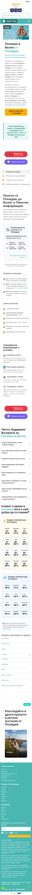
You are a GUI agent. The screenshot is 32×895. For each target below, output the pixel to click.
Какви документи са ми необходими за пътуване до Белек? (14, 498)
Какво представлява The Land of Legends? (13, 466)
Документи (4, 771)
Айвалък (3, 801)
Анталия (3, 787)
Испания (3, 814)
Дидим (3, 794)
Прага (3, 812)
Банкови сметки (5, 776)
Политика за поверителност (9, 773)
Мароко (3, 808)
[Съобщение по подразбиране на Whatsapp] (3, 888)
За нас (3, 769)
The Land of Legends (21, 288)
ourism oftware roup (19, 894)
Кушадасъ (4, 792)
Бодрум (3, 789)
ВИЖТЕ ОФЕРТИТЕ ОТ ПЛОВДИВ (16, 112)
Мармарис (4, 796)
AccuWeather (7, 629)
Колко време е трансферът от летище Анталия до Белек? (14, 482)
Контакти (3, 778)
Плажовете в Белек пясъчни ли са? (13, 459)
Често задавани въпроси (8, 780)
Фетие (3, 798)
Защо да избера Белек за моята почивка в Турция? (12, 444)
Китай (3, 810)
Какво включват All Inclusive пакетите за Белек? (14, 490)
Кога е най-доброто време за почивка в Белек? (14, 452)
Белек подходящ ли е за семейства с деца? (14, 474)
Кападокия (4, 819)
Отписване (15, 833)
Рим (2, 816)
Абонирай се (7, 833)
